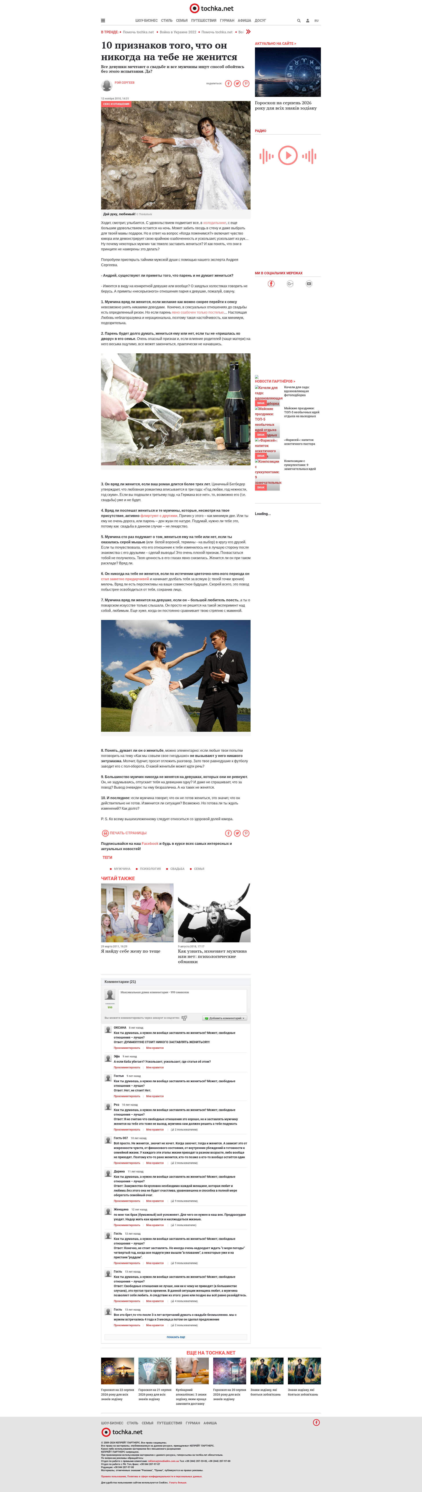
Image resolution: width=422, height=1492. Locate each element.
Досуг (260, 20)
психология (150, 869)
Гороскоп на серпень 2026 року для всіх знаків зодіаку (286, 105)
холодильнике (214, 223)
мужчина (122, 869)
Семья (182, 20)
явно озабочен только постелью (198, 312)
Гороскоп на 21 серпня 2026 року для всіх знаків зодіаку (154, 1394)
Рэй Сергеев (125, 82)
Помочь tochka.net (139, 32)
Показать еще (176, 1337)
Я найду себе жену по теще (130, 951)
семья (199, 869)
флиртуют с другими (158, 516)
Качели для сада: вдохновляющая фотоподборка (297, 391)
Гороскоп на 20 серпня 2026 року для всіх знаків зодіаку (229, 1394)
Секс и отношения (116, 104)
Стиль (167, 20)
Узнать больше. (178, 1482)
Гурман (227, 20)
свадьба (177, 869)
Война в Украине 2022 (178, 32)
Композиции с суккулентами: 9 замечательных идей (300, 465)
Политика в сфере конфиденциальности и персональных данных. (164, 1476)
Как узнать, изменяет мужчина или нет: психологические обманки (212, 956)
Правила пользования (113, 1476)
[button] (307, 20)
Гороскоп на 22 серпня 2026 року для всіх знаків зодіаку (117, 1394)
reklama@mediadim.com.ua (163, 1461)
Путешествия (203, 20)
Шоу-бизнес (146, 20)
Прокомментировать (127, 1047)
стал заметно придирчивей (125, 579)
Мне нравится (155, 1047)
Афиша (244, 20)
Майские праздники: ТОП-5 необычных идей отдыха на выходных (301, 412)
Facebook (150, 843)
